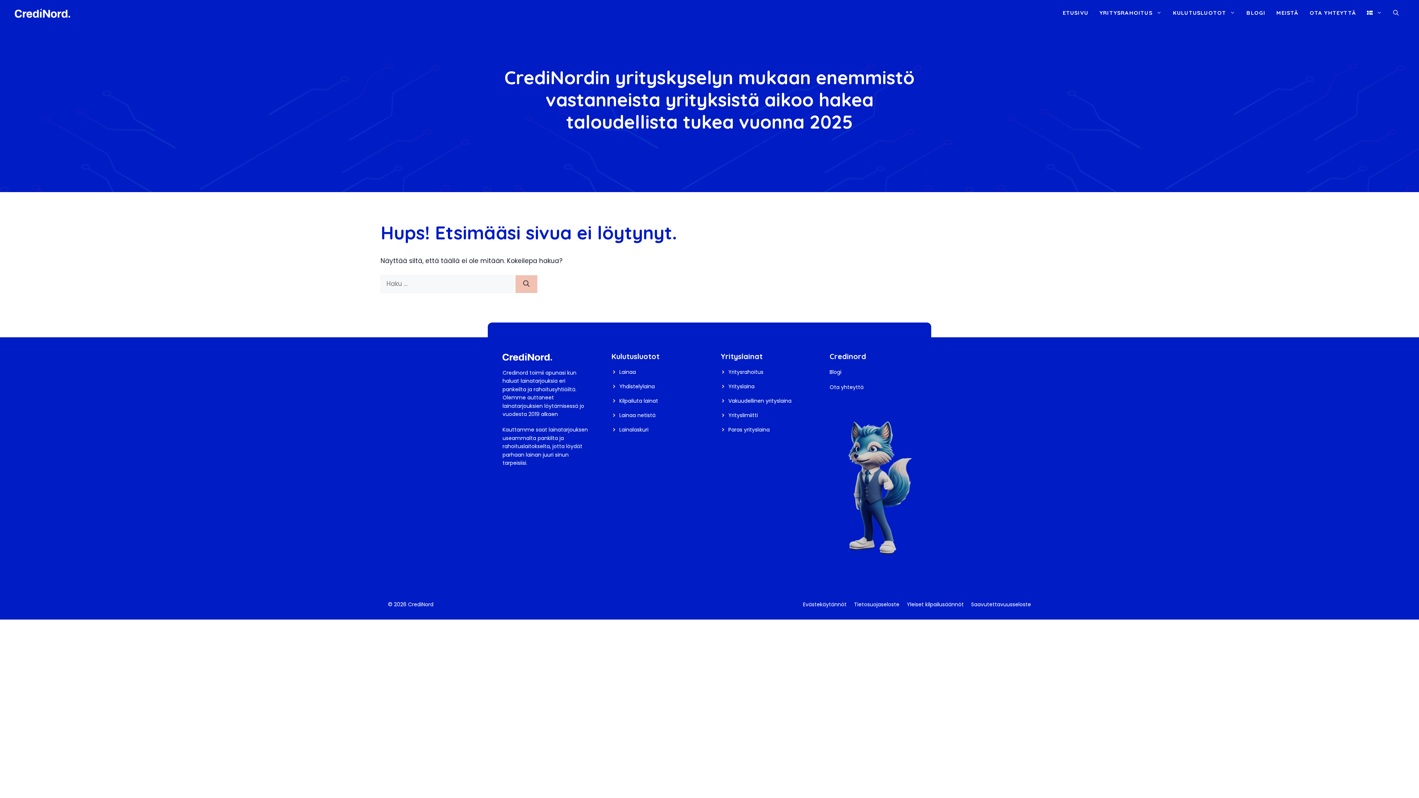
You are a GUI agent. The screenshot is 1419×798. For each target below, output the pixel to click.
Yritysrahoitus (1126, 12)
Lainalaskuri (634, 429)
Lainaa (627, 372)
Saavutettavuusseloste (1001, 604)
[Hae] (526, 284)
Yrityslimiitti (743, 415)
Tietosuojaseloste (876, 604)
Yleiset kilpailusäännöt (935, 604)
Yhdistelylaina (637, 386)
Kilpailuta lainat (638, 401)
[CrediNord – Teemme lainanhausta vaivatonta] (42, 12)
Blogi (1255, 12)
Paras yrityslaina (749, 429)
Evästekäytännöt (825, 604)
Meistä (1287, 12)
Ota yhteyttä (1333, 12)
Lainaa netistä (637, 415)
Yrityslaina (741, 386)
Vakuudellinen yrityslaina (760, 401)
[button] (1396, 13)
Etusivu (1075, 12)
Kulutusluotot (1199, 12)
